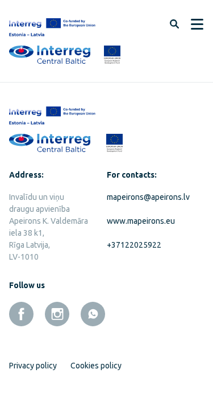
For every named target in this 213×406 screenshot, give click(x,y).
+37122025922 (134, 244)
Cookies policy (96, 365)
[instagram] (57, 314)
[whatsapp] (93, 314)
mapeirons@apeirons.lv (147, 197)
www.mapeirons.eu (141, 220)
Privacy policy (33, 365)
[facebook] (21, 314)
